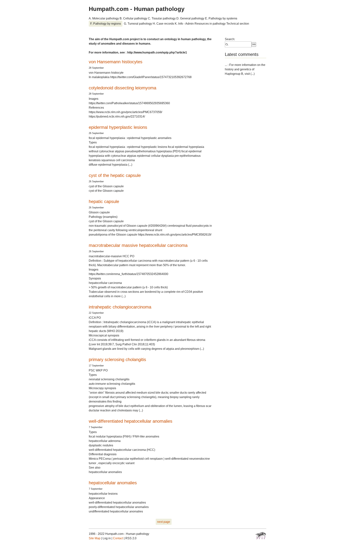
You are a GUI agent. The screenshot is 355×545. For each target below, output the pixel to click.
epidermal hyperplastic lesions (118, 127)
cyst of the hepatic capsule (115, 175)
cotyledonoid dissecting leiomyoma (122, 87)
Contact (118, 538)
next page (163, 521)
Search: (230, 39)
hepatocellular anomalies (113, 482)
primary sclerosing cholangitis (117, 359)
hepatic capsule (104, 201)
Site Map (94, 538)
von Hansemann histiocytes (115, 61)
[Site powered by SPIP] (260, 535)
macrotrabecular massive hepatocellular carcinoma (138, 245)
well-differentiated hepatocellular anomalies (130, 421)
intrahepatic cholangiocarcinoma (120, 306)
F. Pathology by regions (105, 23)
